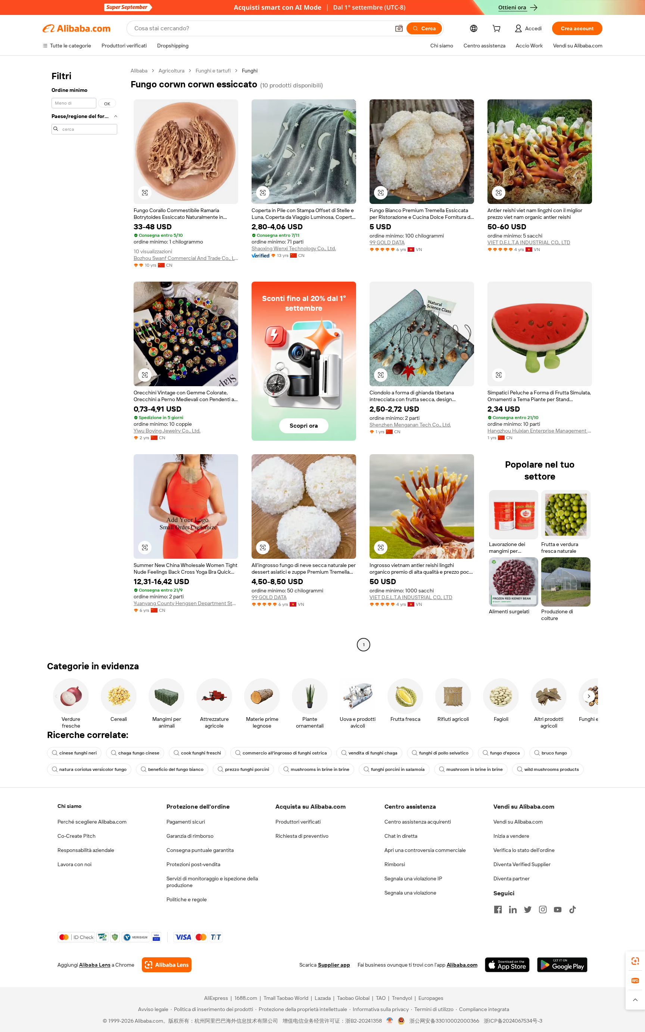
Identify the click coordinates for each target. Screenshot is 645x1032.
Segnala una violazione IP (413, 878)
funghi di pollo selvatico (443, 753)
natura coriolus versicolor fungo (93, 769)
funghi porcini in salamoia (398, 769)
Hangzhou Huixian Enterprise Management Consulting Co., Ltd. (539, 431)
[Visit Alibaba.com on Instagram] (542, 909)
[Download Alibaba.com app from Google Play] (562, 964)
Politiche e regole (186, 899)
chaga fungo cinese (138, 753)
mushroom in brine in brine (474, 769)
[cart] (498, 29)
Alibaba (139, 71)
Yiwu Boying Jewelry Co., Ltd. (167, 431)
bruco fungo (554, 753)
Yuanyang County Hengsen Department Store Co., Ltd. (186, 603)
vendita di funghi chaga (373, 753)
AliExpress (216, 998)
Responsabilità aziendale (85, 850)
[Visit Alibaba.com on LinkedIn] (512, 909)
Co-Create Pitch (76, 836)
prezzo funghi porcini (247, 769)
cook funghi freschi (201, 753)
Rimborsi (394, 864)
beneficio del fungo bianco (175, 769)
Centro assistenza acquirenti (417, 822)
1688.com (245, 998)
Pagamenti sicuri (185, 822)
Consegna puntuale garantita (200, 850)
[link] (635, 961)
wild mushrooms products (551, 769)
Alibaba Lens (94, 965)
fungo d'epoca (505, 753)
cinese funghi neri (78, 753)
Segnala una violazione (410, 893)
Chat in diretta (400, 836)
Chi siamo (69, 806)
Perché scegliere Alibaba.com (92, 822)
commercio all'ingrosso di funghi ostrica (285, 753)
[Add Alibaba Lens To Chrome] (166, 964)
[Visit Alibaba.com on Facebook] (497, 909)
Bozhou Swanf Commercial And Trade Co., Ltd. (186, 258)
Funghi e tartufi (213, 71)
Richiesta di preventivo (301, 836)
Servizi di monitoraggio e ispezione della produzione (212, 882)
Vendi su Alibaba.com (518, 822)
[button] (399, 28)
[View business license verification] (389, 1021)
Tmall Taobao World (286, 998)
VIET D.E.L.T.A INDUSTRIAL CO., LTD (528, 242)
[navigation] (84, 358)
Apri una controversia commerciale (425, 850)
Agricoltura (171, 71)
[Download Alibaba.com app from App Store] (507, 964)
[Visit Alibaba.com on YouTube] (557, 909)
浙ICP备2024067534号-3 (513, 1021)
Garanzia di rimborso (190, 836)
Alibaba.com (462, 965)
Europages (430, 998)
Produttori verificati (298, 822)
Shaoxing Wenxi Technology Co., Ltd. (294, 248)
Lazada (323, 998)
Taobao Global (353, 998)
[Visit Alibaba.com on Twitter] (527, 909)
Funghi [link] (250, 71)
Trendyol (402, 998)
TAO (381, 998)
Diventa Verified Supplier (522, 864)
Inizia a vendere (511, 836)
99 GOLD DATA (387, 242)
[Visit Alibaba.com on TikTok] (572, 909)
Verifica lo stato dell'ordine (524, 850)
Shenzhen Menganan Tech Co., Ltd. (410, 425)
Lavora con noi (74, 864)
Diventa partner (511, 878)
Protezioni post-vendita (193, 864)
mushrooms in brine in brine (320, 769)
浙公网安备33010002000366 (444, 1021)
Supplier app (334, 965)
